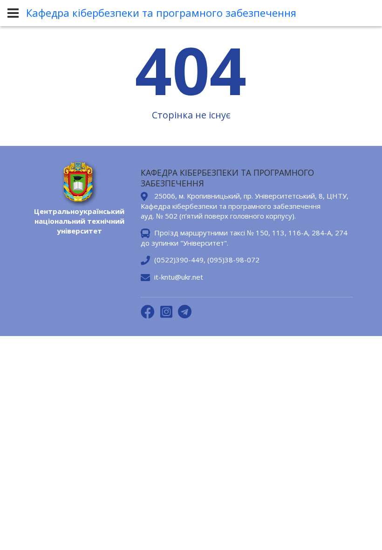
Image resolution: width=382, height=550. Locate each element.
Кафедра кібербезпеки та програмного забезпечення (161, 13)
